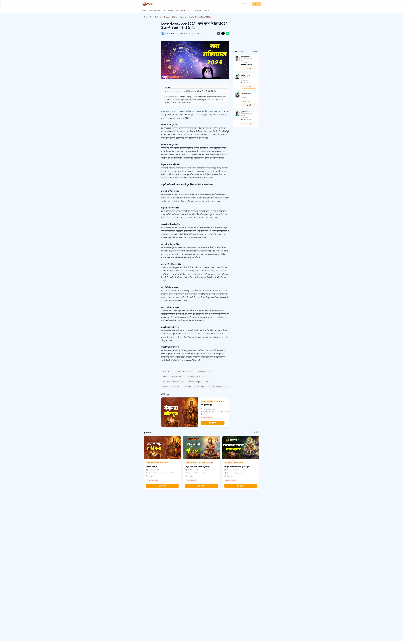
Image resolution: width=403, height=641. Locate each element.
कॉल (250, 68)
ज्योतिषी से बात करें (154, 10)
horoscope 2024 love (171, 387)
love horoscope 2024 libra (194, 387)
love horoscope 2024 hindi (198, 382)
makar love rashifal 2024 (195, 376)
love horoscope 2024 (184, 371)
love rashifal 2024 (204, 371)
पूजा (164, 10)
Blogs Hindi (154, 17)
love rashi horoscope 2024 (173, 382)
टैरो (177, 10)
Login (255, 4)
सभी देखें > (256, 432)
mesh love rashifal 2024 (172, 376)
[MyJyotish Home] (147, 4)
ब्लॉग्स (183, 10)
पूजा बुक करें (212, 423)
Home (146, 17)
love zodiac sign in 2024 (218, 387)
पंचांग (189, 10)
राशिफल (170, 10)
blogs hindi (167, 371)
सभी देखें (255, 52)
